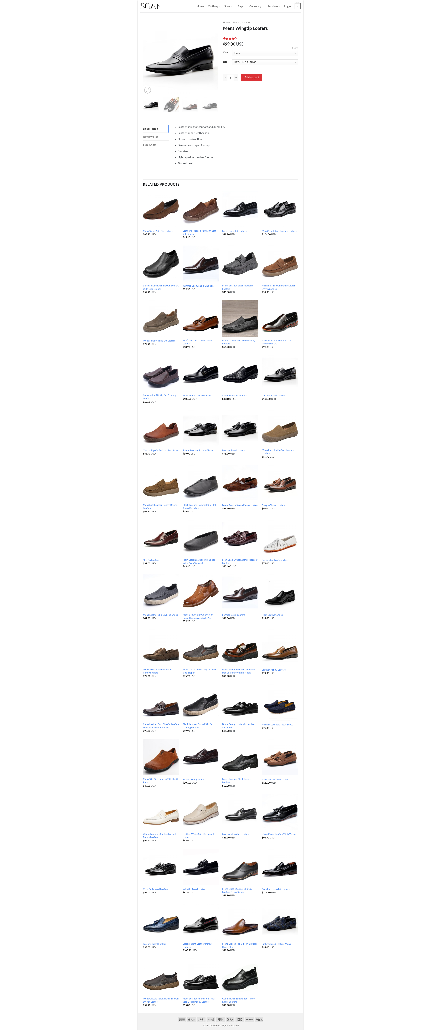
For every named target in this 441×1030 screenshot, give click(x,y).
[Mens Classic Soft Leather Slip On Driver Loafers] (161, 976)
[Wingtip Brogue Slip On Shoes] (201, 263)
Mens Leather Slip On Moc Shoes (160, 614)
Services (273, 6)
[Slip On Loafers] (161, 538)
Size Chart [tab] (149, 144)
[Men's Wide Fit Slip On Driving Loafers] (161, 373)
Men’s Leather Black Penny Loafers (236, 781)
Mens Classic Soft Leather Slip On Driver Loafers (161, 1000)
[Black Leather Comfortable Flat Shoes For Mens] (201, 483)
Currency (255, 6)
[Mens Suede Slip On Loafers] (161, 209)
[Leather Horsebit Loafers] (240, 812)
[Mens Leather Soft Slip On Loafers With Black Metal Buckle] (161, 702)
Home (200, 6)
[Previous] (149, 56)
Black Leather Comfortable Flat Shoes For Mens (199, 506)
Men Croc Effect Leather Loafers (279, 231)
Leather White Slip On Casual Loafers (198, 835)
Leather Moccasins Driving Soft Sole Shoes (199, 232)
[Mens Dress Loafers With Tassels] (280, 812)
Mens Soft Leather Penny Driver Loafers (160, 506)
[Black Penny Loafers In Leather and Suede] (240, 702)
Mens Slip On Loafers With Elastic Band (161, 781)
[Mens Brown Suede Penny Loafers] (240, 483)
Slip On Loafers (151, 560)
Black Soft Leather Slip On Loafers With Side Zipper (161, 287)
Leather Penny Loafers (274, 669)
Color (226, 52)
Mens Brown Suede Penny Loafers (240, 505)
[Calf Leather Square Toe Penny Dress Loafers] (240, 976)
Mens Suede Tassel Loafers (276, 779)
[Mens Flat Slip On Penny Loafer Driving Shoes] (280, 263)
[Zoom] (147, 90)
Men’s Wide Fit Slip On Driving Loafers (159, 397)
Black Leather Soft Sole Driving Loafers (238, 342)
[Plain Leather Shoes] (280, 592)
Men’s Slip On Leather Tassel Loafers (197, 342)
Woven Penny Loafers (194, 779)
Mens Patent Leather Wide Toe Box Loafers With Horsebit (238, 671)
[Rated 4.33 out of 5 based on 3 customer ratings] (260, 38)
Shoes (228, 6)
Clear (295, 48)
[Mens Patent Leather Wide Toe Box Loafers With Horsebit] (240, 647)
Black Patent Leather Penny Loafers (197, 945)
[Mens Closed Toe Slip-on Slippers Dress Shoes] (240, 922)
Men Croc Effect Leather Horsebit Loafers (240, 561)
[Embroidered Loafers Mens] (280, 922)
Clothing (213, 6)
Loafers (246, 22)
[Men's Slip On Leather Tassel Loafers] (201, 318)
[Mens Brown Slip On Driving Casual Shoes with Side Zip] (201, 592)
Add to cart (252, 77)
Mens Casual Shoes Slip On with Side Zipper (200, 671)
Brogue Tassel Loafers (273, 505)
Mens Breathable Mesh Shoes (277, 724)
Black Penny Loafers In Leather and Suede (238, 726)
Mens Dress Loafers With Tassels (279, 834)
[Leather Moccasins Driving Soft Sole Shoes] (201, 209)
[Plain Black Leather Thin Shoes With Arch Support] (201, 538)
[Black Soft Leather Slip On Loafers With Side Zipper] (161, 263)
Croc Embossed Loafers (155, 889)
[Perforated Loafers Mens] (280, 538)
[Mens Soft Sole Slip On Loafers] (161, 318)
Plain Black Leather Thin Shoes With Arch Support (199, 561)
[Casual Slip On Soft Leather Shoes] (161, 428)
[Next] (212, 56)
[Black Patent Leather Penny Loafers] (201, 922)
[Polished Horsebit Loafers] (280, 867)
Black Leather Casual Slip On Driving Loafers (198, 726)
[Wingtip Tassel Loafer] (201, 867)
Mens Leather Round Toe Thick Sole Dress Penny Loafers (199, 1000)
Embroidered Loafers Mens (276, 943)
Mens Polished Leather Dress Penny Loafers (277, 342)
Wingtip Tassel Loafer (194, 889)
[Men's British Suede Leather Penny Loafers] (161, 647)
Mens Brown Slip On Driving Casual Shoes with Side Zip (198, 616)
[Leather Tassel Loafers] (240, 428)
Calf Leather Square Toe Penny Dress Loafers (238, 1000)
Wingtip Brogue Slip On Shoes (198, 285)
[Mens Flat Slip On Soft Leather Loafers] (280, 428)
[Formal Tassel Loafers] (240, 592)
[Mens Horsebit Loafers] (240, 209)
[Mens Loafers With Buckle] (201, 373)
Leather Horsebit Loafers (235, 834)
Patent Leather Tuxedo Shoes (198, 450)
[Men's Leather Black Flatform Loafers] (240, 263)
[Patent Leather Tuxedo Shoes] (201, 428)
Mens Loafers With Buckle (197, 395)
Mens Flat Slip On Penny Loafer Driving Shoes (278, 287)
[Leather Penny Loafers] (280, 647)
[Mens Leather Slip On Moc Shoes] (161, 592)
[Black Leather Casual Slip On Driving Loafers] (201, 702)
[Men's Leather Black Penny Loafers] (240, 757)
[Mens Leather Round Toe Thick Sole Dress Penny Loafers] (201, 976)
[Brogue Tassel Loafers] (280, 483)
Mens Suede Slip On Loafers (157, 231)
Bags (240, 6)
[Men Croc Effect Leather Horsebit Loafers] (240, 538)
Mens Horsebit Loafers (234, 231)
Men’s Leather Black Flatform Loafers (237, 287)
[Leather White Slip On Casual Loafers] (201, 812)
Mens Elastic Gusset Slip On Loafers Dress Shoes (237, 890)
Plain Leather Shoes (272, 614)
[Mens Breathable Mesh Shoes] (280, 702)
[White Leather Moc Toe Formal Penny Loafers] (161, 812)
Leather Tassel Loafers (233, 450)
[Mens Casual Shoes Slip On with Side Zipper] (201, 647)
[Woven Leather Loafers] (240, 373)
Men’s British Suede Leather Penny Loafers (157, 671)
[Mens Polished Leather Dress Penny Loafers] (280, 318)
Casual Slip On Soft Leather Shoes (161, 450)
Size (225, 62)
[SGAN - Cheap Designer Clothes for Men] (150, 6)
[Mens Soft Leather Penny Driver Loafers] (161, 483)
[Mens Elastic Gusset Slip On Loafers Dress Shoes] (240, 867)
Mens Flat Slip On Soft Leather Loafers (278, 451)
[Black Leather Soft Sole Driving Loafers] (240, 318)
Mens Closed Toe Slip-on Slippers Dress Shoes (239, 945)
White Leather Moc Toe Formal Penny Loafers (159, 835)
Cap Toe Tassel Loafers (273, 395)
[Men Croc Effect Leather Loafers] (280, 209)
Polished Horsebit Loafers (276, 889)
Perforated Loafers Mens (275, 560)
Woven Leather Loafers (234, 395)
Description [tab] (150, 128)
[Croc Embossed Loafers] (161, 867)
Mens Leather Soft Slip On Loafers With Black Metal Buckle (161, 726)
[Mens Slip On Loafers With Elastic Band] (161, 757)
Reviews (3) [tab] (150, 136)
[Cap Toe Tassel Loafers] (280, 373)
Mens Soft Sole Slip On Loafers (159, 340)
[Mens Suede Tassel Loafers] (280, 757)
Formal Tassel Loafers (233, 614)
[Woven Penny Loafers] (201, 757)
